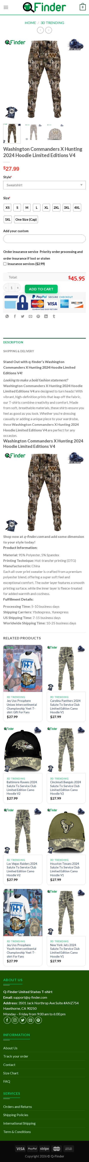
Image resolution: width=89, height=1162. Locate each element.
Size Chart (10, 1073)
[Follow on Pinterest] (38, 1020)
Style (7, 177)
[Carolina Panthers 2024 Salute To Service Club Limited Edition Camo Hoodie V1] (66, 668)
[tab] (44, 342)
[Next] (79, 79)
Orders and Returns (17, 1106)
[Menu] (5, 7)
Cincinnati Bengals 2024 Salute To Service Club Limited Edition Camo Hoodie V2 (65, 787)
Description (13, 342)
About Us (10, 1048)
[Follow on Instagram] (15, 1020)
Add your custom (16, 231)
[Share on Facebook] (15, 316)
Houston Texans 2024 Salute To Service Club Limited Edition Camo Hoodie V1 (65, 869)
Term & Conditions (17, 1132)
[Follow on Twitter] (22, 1020)
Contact (9, 1064)
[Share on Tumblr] (53, 316)
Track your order (15, 1056)
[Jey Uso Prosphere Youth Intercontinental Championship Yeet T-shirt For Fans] (22, 912)
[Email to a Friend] (30, 316)
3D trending (52, 23)
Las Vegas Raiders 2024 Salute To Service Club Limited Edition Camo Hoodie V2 (22, 869)
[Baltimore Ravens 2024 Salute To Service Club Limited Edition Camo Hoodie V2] (22, 749)
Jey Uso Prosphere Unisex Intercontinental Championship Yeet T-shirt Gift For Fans (22, 706)
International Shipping (19, 1123)
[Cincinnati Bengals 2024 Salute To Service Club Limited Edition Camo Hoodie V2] (66, 749)
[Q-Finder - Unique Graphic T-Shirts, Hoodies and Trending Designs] (44, 7)
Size (6, 198)
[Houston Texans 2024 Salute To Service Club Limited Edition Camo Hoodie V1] (66, 831)
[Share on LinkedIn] (46, 316)
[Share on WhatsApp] (7, 316)
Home (30, 23)
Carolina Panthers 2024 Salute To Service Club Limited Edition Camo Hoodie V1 (65, 706)
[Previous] (10, 79)
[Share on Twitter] (22, 316)
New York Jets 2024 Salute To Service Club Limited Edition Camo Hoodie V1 (65, 950)
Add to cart (41, 289)
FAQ (6, 1081)
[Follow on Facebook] (7, 1020)
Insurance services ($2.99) (26, 264)
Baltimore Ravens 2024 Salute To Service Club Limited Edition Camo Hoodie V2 (22, 787)
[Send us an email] (30, 1020)
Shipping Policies (15, 1115)
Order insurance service (20, 252)
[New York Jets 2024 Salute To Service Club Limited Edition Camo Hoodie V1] (66, 912)
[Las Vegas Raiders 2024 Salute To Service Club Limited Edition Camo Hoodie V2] (22, 831)
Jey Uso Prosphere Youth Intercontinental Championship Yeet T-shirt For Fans (21, 950)
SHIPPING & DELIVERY (18, 351)
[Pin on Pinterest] (38, 316)
